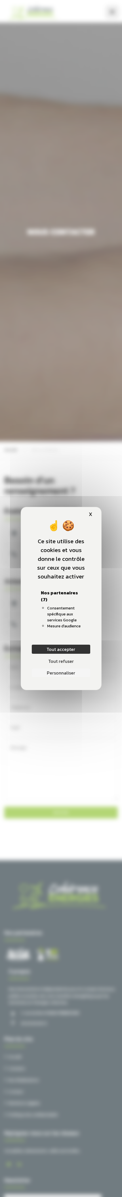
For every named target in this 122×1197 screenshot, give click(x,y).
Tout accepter (61, 649)
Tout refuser (61, 661)
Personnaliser (61, 672)
